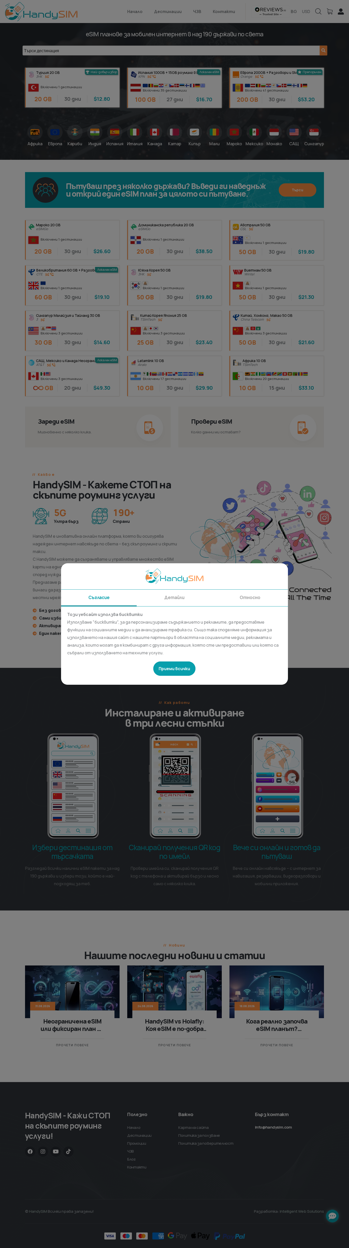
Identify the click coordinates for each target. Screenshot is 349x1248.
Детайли (174, 597)
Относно (250, 597)
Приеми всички (174, 668)
